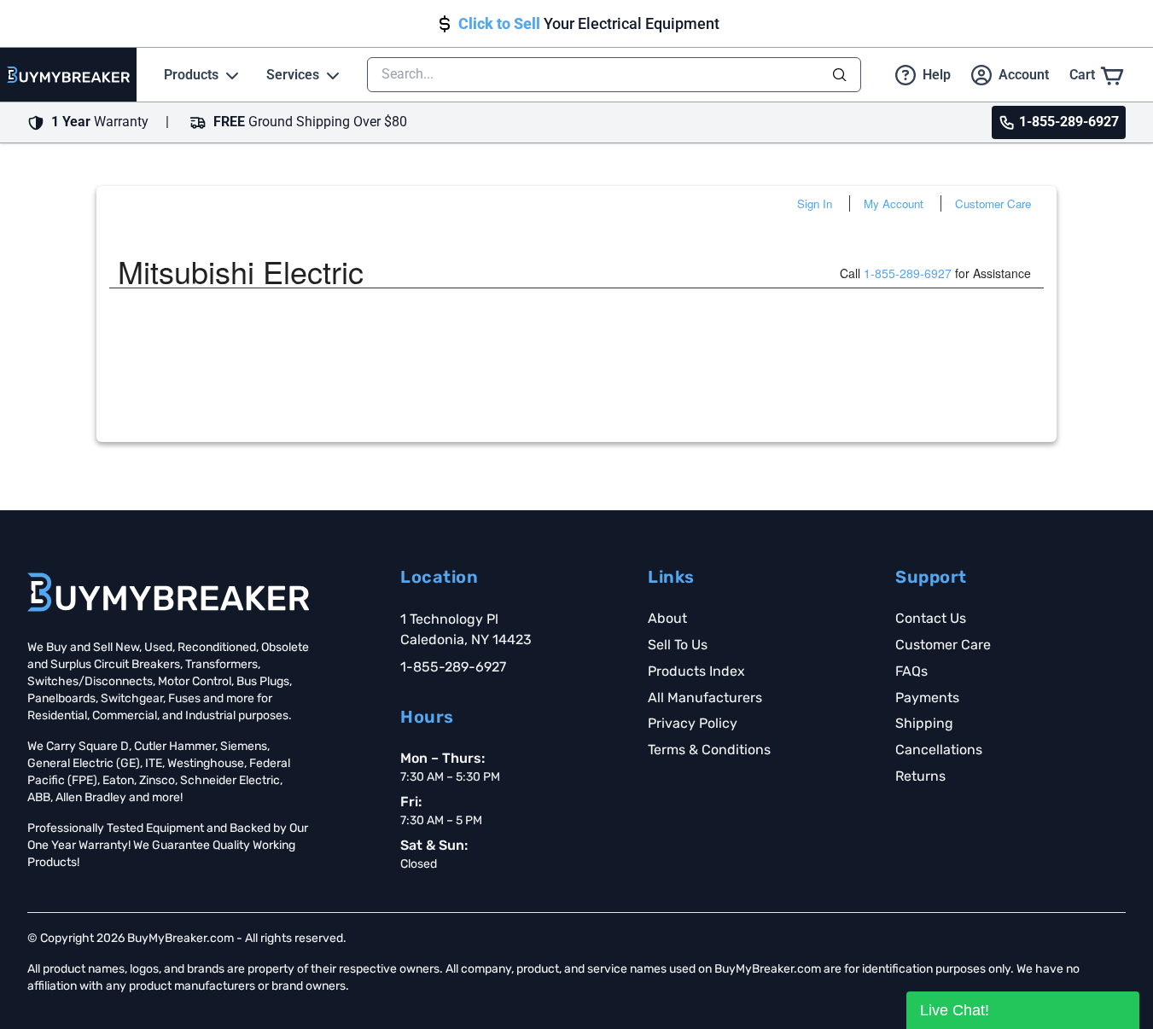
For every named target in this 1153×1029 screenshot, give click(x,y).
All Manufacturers (705, 697)
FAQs (911, 671)
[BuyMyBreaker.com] (68, 75)
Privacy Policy (692, 723)
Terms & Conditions (709, 749)
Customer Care (993, 203)
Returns (920, 776)
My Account (893, 203)
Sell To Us (678, 645)
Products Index (696, 671)
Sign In (814, 203)
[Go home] (168, 592)
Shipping (924, 723)
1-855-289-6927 (908, 273)
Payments (927, 697)
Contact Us (930, 618)
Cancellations (938, 749)
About (667, 618)
